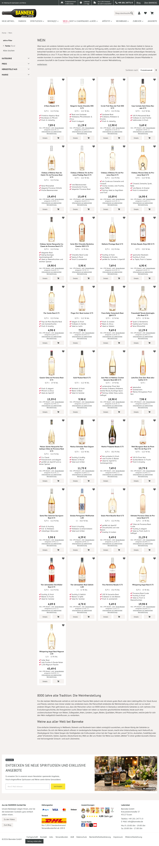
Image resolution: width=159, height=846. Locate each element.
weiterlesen (42, 64)
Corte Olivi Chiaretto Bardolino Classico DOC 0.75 (82, 245)
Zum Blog (7, 825)
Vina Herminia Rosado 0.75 (112, 585)
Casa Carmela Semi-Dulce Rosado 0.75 (143, 107)
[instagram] (87, 825)
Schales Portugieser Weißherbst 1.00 (82, 517)
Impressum (118, 837)
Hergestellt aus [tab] (9, 69)
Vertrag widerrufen (34, 841)
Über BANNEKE (150, 2)
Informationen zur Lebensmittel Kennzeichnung (51, 132)
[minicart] (151, 13)
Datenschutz (81, 837)
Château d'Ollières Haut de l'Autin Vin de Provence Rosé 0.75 (51, 175)
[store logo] (19, 13)
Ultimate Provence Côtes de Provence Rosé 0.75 (143, 517)
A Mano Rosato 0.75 (51, 106)
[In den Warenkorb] (58, 138)
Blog (138, 2)
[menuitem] (8, 21)
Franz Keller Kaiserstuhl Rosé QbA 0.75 (112, 314)
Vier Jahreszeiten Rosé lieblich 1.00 (82, 586)
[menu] (79, 21)
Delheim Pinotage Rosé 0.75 (112, 244)
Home (4, 33)
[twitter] (91, 825)
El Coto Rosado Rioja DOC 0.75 (142, 244)
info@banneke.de (135, 821)
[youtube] (95, 825)
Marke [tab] (5, 74)
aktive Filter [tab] (7, 40)
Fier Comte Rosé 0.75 (52, 313)
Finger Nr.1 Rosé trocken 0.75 (82, 313)
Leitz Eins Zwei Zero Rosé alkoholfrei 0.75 (143, 379)
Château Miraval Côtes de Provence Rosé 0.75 (142, 174)
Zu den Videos (9, 819)
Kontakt (43, 837)
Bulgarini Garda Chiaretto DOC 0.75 (82, 107)
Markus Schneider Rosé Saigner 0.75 (82, 447)
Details (45, 138)
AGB (72, 837)
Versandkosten (59, 128)
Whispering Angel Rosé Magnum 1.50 (51, 652)
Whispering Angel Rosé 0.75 (143, 585)
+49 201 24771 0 (135, 818)
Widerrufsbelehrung (133, 837)
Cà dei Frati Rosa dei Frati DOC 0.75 (112, 107)
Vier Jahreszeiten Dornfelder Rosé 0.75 (51, 586)
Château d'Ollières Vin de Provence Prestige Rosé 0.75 (82, 174)
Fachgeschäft (32, 837)
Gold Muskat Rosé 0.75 (82, 378)
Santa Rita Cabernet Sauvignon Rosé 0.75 (51, 517)
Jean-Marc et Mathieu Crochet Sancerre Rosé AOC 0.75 (112, 379)
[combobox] (124, 13)
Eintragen (58, 786)
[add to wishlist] (145, 13)
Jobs (51, 837)
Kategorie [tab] (7, 58)
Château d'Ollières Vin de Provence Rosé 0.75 (112, 174)
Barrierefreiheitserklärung (100, 837)
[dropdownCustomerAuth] (139, 13)
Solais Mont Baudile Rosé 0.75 (112, 516)
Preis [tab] (4, 63)
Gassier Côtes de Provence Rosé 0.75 (51, 379)
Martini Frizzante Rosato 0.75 (112, 446)
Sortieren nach (132, 70)
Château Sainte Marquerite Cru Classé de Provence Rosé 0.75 (51, 245)
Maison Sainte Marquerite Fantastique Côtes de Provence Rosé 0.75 (51, 448)
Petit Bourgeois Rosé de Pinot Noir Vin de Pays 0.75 (143, 447)
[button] (63, 79)
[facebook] (83, 825)
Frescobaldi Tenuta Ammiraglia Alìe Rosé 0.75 (142, 314)
